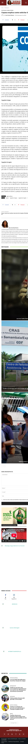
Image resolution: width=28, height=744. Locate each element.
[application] (14, 535)
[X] (23, 734)
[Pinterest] (16, 734)
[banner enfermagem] (14, 638)
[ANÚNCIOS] (14, 614)
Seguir (14, 594)
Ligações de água (13, 197)
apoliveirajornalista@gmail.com (14, 730)
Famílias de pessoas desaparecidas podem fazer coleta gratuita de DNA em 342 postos (18, 717)
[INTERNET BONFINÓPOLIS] (14, 661)
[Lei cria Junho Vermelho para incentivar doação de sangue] (5, 679)
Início (2, 7)
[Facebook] (4, 734)
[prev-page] (2, 466)
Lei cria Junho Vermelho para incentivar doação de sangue (17, 680)
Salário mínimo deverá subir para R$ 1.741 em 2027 (17, 698)
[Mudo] (22, 541)
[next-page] (5, 466)
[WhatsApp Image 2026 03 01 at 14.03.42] (14, 567)
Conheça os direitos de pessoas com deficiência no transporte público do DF (17, 708)
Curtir (5, 594)
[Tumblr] (19, 734)
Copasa (7, 197)
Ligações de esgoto (22, 197)
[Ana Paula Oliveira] (2, 15)
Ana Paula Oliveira (10, 15)
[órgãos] (14, 515)
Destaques (7, 7)
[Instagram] (8, 734)
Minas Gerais (10, 10)
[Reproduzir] (3, 541)
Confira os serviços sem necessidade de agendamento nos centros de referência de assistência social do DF (18, 689)
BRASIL (11, 713)
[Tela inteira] (24, 541)
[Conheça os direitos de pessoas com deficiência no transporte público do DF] (5, 707)
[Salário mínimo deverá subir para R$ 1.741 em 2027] (5, 698)
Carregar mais (13, 722)
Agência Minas (9, 196)
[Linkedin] (12, 734)
